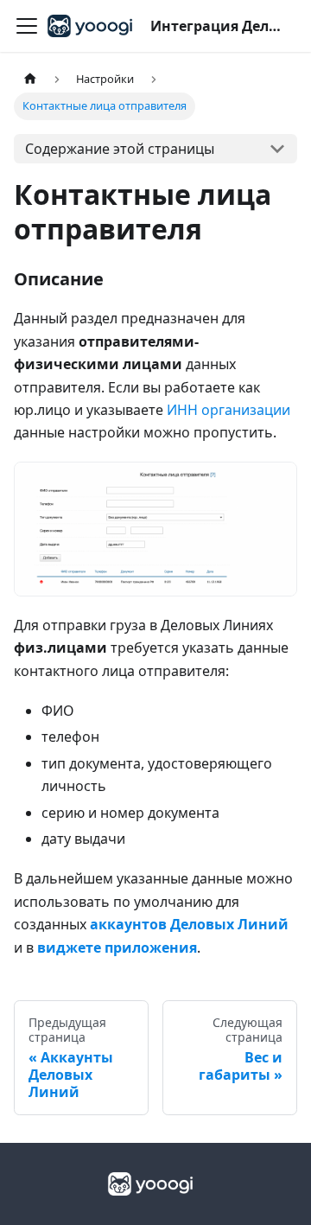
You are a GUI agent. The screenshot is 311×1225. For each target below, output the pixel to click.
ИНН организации (228, 409)
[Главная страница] (30, 79)
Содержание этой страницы (119, 148)
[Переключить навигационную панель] (27, 26)
